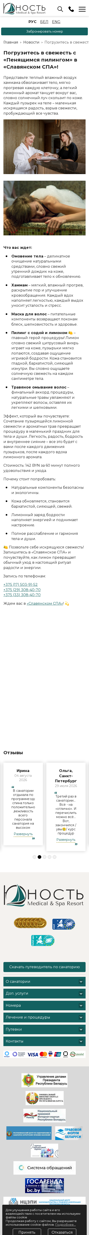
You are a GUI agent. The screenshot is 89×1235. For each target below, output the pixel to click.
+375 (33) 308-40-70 (22, 595)
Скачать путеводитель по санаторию (44, 990)
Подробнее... (65, 1214)
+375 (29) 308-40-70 (22, 590)
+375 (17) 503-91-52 (20, 584)
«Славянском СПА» (45, 603)
